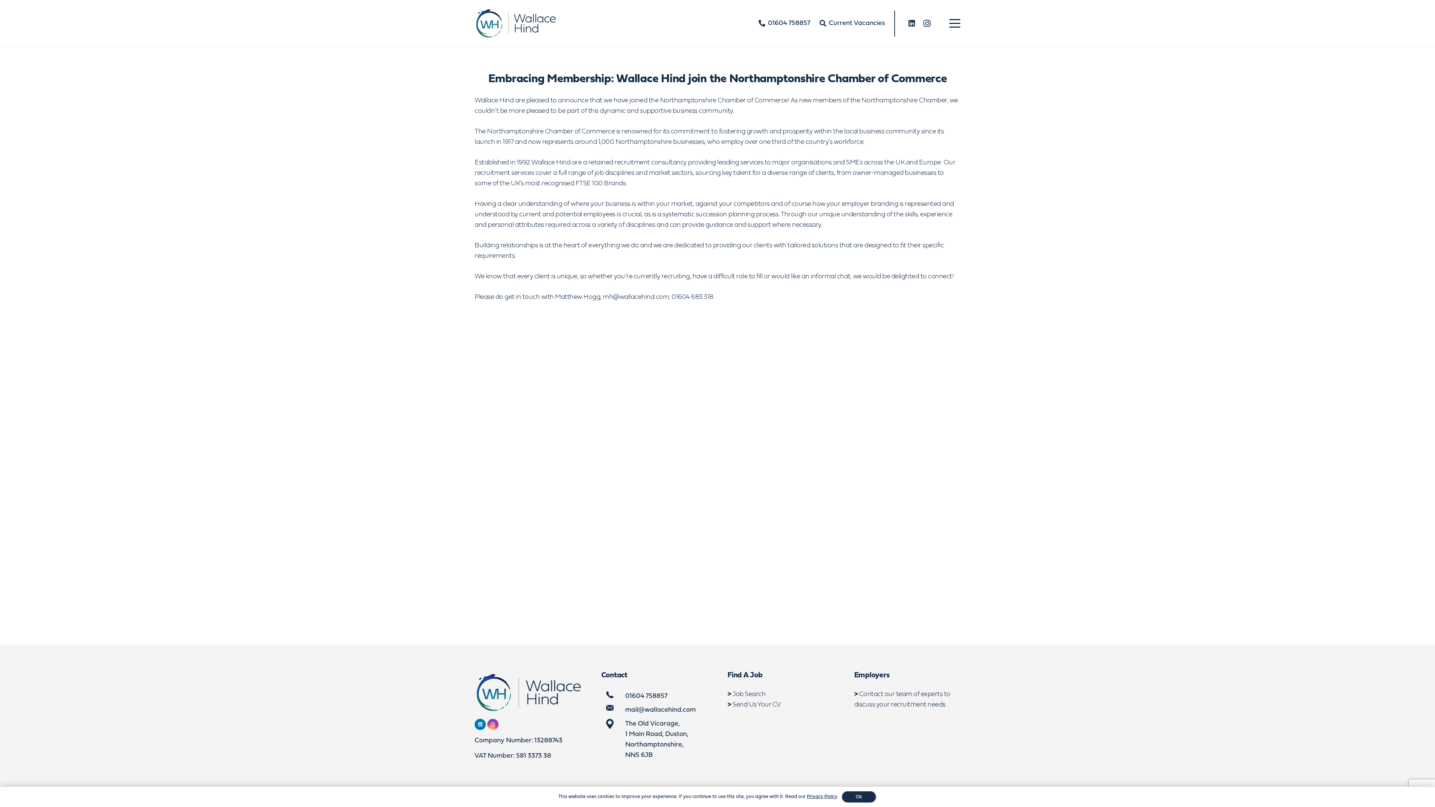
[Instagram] (926, 23)
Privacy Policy (822, 796)
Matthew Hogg (577, 297)
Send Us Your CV (756, 704)
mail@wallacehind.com (660, 710)
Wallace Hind (494, 100)
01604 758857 (646, 696)
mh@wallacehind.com (636, 297)
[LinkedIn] (911, 23)
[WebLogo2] (515, 23)
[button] (955, 23)
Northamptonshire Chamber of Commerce (724, 100)
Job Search (748, 694)
